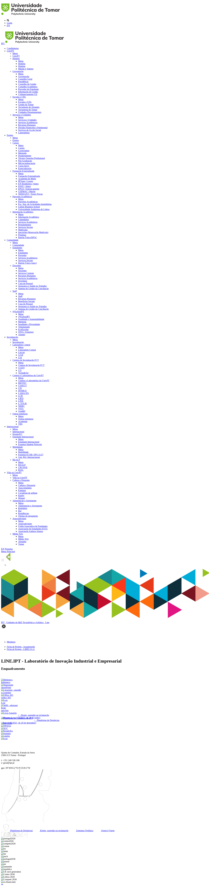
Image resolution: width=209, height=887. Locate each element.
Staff (15, 291)
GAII (20, 355)
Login (9, 23)
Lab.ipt (21, 352)
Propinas (22, 235)
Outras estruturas (20, 414)
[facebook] (3, 836)
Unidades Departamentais (29, 112)
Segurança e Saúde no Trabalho (32, 286)
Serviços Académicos (27, 122)
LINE (20, 401)
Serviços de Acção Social (29, 130)
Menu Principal (8, 551)
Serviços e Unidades (22, 115)
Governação (18, 71)
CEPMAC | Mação (26, 191)
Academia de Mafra (27, 178)
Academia (22, 421)
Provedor (22, 255)
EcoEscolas (23, 329)
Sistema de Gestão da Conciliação (33, 288)
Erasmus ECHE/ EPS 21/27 (30, 454)
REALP (16, 460)
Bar (19, 511)
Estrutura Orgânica (84, 830)
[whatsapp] (30, 836)
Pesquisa (9, 549)
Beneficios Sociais (26, 301)
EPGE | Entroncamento (28, 189)
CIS (20, 388)
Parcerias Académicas (22, 196)
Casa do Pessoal (25, 283)
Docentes (17, 265)
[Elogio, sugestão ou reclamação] (9, 713)
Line (47, 622)
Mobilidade (18, 447)
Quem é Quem (107, 830)
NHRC (21, 406)
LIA (20, 357)
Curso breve (23, 166)
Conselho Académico (27, 86)
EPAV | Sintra (24, 186)
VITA (21, 408)
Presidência (23, 81)
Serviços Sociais (25, 227)
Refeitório (22, 508)
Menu (15, 53)
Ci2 (19, 370)
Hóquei (21, 498)
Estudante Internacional (23, 437)
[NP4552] (6, 726)
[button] (2, 884)
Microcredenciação (26, 163)
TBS (20, 424)
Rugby (21, 495)
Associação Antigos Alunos (30, 531)
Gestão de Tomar (26, 104)
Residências (23, 513)
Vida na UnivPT (14, 472)
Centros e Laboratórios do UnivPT (28, 375)
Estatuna (22, 490)
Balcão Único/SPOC (27, 237)
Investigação (12, 337)
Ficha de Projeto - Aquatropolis (21, 647)
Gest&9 (21, 411)
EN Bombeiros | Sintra (28, 184)
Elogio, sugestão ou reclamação (54, 830)
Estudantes (17, 247)
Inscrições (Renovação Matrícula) (33, 232)
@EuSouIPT (18, 311)
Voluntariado (24, 327)
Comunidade (12, 240)
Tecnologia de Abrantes (28, 107)
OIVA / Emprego (26, 332)
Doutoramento (24, 155)
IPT (3, 43)
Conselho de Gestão (27, 84)
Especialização (24, 168)
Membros (11, 642)
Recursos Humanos (27, 125)
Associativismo (19, 518)
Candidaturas (13, 48)
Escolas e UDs (19, 97)
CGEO (21, 368)
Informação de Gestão (28, 92)
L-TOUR (22, 403)
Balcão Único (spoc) (27, 263)
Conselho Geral (25, 79)
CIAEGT (22, 385)
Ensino (10, 135)
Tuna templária (25, 488)
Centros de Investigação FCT (26, 360)
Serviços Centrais (26, 273)
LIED (20, 398)
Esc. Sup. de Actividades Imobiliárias (35, 204)
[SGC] (4, 728)
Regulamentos (24, 224)
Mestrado (22, 153)
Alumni (21, 334)
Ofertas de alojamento (28, 516)
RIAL (21, 470)
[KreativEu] (7, 731)
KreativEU (17, 434)
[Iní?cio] (31, 15)
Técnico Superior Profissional (31, 158)
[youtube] (14, 836)
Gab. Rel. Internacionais (29, 457)
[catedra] (5, 736)
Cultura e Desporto (21, 480)
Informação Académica (23, 212)
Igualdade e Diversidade (29, 324)
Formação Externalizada (23, 171)
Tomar (21, 544)
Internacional (12, 426)
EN (8, 25)
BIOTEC (22, 383)
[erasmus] (6, 733)
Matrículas (23, 230)
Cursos (16, 143)
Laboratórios (24, 132)
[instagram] (9, 836)
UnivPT (10, 51)
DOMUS (22, 391)
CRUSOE (22, 467)
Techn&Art (23, 373)
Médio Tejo (18, 534)
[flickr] (25, 836)
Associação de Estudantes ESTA (33, 529)
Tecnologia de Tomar (27, 109)
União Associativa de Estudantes (32, 526)
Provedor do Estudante (28, 89)
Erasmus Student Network (30, 444)
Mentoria (22, 322)
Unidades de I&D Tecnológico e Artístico (25, 622)
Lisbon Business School (29, 207)
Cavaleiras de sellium (27, 493)
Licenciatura (23, 150)
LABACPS (23, 393)
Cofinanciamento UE (27, 94)
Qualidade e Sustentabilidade (31, 319)
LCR (20, 396)
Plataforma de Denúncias (21, 830)
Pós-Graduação (25, 161)
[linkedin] (19, 836)
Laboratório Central (21, 345)
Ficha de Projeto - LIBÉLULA (21, 649)
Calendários (23, 219)
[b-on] (4, 738)
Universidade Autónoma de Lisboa (33, 209)
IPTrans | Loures (25, 181)
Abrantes (22, 541)
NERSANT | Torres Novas (30, 194)
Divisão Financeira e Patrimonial (32, 127)
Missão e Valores (25, 69)
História (16, 58)
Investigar (22, 281)
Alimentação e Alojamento (24, 500)
